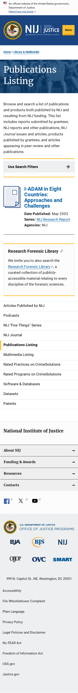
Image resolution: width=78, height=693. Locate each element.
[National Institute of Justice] (62, 545)
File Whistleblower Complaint (24, 601)
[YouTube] (36, 502)
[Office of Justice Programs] (12, 30)
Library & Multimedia (26, 52)
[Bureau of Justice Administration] (15, 545)
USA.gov (9, 664)
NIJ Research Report (53, 219)
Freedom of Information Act (23, 653)
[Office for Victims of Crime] (39, 562)
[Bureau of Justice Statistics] (39, 548)
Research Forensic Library (29, 266)
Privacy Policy (13, 622)
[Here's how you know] (39, 7)
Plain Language (13, 612)
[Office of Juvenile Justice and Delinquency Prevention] (15, 563)
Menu (68, 30)
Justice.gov (11, 674)
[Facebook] (8, 502)
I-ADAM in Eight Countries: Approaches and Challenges (43, 197)
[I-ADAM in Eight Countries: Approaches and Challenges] (12, 206)
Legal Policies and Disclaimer (24, 632)
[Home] (42, 30)
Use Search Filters (23, 167)
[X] (22, 502)
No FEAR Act (12, 643)
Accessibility (12, 591)
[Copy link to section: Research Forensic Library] (60, 251)
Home (7, 52)
